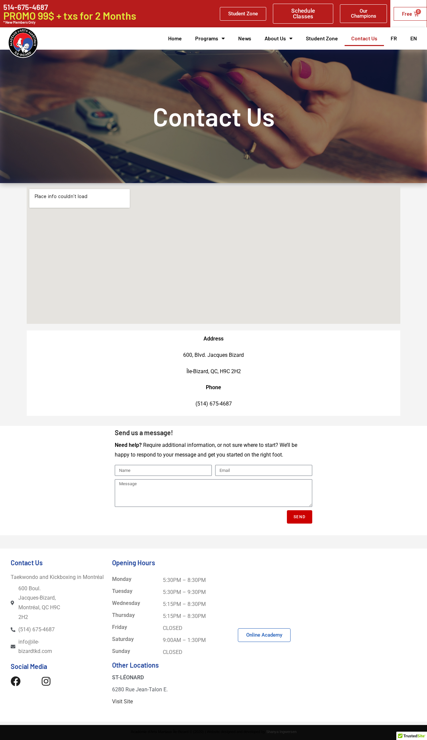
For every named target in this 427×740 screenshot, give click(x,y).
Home (175, 38)
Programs (206, 38)
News (244, 38)
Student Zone (322, 38)
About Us (275, 38)
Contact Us (364, 38)
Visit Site (122, 701)
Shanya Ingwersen (281, 732)
